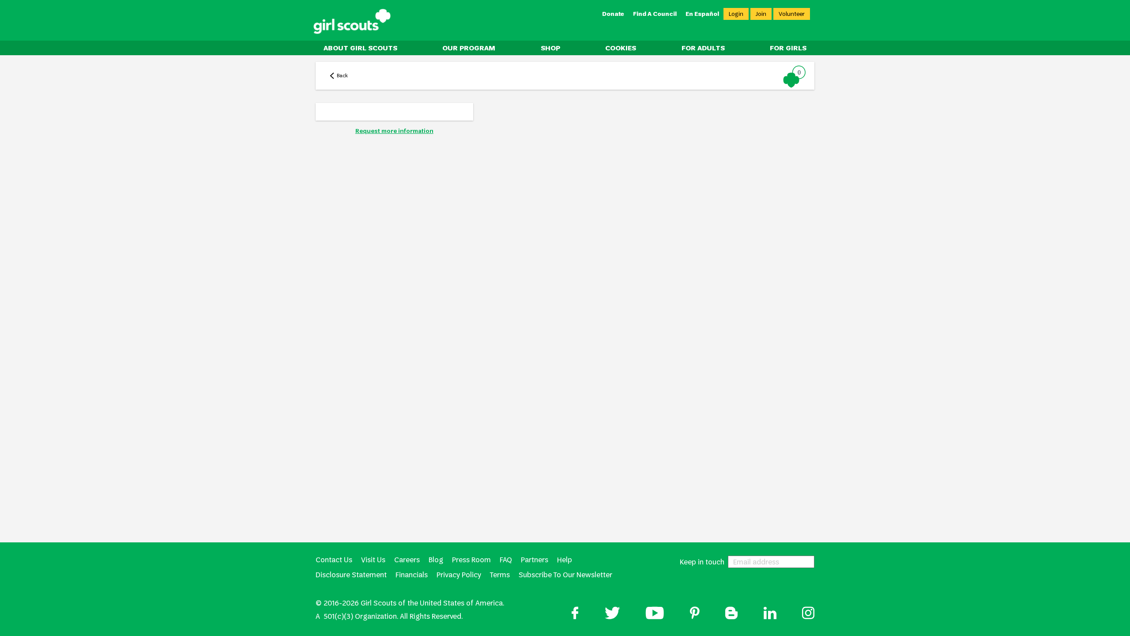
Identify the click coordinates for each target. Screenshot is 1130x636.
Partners (534, 560)
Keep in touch (702, 561)
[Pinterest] (695, 614)
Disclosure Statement (351, 575)
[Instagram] (808, 614)
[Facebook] (575, 614)
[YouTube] (655, 614)
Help (564, 560)
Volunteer (792, 14)
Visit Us (373, 560)
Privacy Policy (459, 575)
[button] (794, 76)
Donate (613, 14)
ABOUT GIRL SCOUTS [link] (360, 48)
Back (342, 75)
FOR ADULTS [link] (703, 48)
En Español (702, 14)
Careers (407, 560)
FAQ (506, 560)
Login (736, 14)
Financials (412, 575)
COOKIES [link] (620, 48)
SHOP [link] (550, 48)
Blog (436, 560)
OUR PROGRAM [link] (468, 48)
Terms (500, 575)
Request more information (394, 131)
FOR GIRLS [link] (788, 48)
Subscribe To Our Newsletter (565, 575)
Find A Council (655, 14)
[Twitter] (612, 614)
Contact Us (334, 560)
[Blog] (731, 614)
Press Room (471, 560)
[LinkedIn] (770, 614)
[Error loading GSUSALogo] (352, 21)
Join (761, 14)
